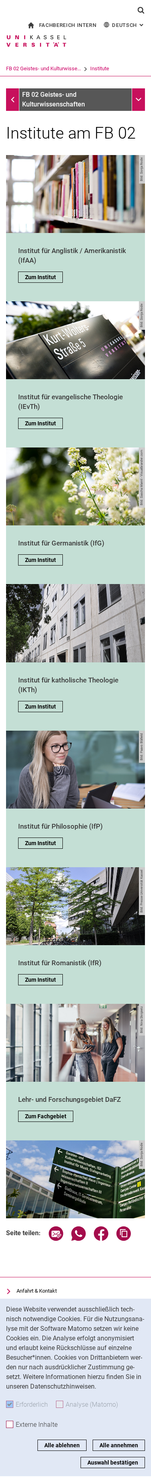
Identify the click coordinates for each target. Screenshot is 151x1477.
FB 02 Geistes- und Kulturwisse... (43, 68)
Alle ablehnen (62, 1445)
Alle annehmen (118, 1445)
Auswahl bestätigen (112, 1462)
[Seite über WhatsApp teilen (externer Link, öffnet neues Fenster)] (78, 1238)
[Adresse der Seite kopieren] (123, 1238)
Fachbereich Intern (68, 25)
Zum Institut (40, 277)
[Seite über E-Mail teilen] (56, 1238)
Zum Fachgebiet (45, 1116)
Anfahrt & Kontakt (37, 1291)
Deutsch (128, 25)
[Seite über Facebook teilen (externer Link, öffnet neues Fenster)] (101, 1238)
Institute (99, 68)
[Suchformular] (141, 10)
